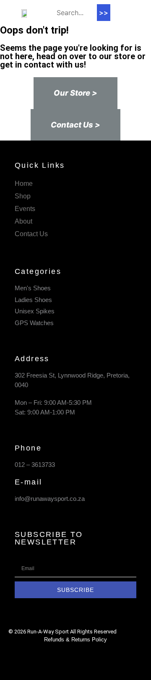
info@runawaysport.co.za (50, 498)
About (23, 221)
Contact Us (31, 233)
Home (24, 183)
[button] (122, 13)
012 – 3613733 (35, 464)
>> (103, 12)
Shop (23, 196)
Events (25, 208)
